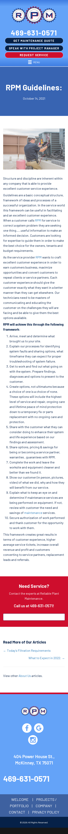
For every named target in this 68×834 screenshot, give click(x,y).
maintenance (33, 513)
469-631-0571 (34, 32)
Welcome (19, 799)
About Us (25, 676)
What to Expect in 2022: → (46, 658)
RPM (38, 220)
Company (44, 805)
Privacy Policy (45, 812)
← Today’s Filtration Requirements (27, 650)
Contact (17, 812)
